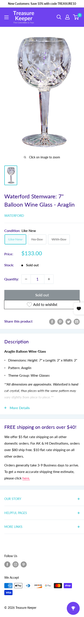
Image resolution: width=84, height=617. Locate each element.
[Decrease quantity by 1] (26, 279)
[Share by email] (77, 321)
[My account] (67, 17)
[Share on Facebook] (52, 321)
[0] (76, 17)
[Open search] (59, 17)
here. (26, 478)
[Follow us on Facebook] (7, 564)
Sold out (42, 295)
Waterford (14, 215)
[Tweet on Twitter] (68, 321)
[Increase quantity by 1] (48, 279)
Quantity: (11, 279)
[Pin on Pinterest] (60, 321)
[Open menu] (6, 17)
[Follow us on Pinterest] (24, 564)
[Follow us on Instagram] (15, 564)
